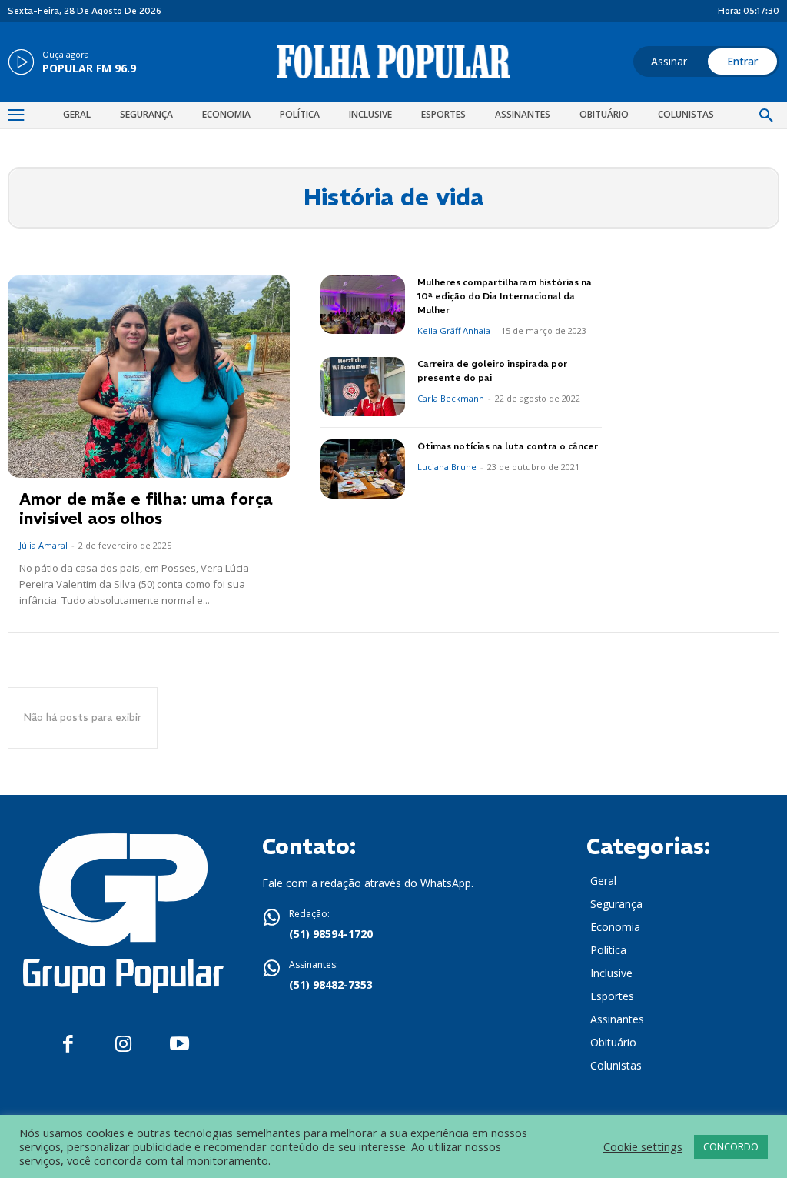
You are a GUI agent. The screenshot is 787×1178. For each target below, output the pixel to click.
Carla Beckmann (450, 398)
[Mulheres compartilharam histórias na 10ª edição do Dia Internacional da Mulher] (362, 305)
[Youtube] (179, 1044)
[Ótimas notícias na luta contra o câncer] (362, 469)
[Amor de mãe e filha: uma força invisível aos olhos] (149, 377)
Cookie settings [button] (642, 1146)
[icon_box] (72, 63)
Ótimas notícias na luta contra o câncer (507, 446)
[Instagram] (123, 1044)
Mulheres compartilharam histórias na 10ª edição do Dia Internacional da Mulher (504, 295)
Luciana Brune (447, 466)
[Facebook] (68, 1044)
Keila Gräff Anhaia (453, 330)
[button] (766, 116)
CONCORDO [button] (731, 1146)
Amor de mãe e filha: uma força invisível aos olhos (146, 509)
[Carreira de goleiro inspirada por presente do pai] (362, 386)
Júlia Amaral (43, 545)
